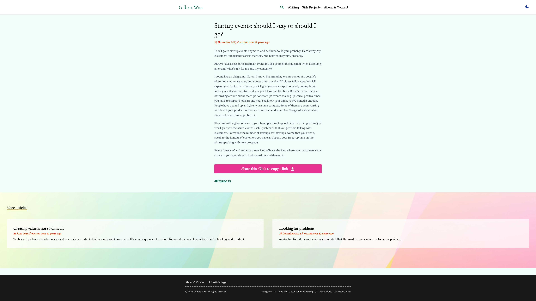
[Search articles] (282, 7)
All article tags (217, 282)
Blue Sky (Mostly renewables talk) (295, 291)
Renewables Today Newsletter (335, 291)
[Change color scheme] (527, 6)
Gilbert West (191, 7)
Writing (293, 7)
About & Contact (336, 7)
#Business (222, 181)
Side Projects (311, 7)
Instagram (266, 291)
